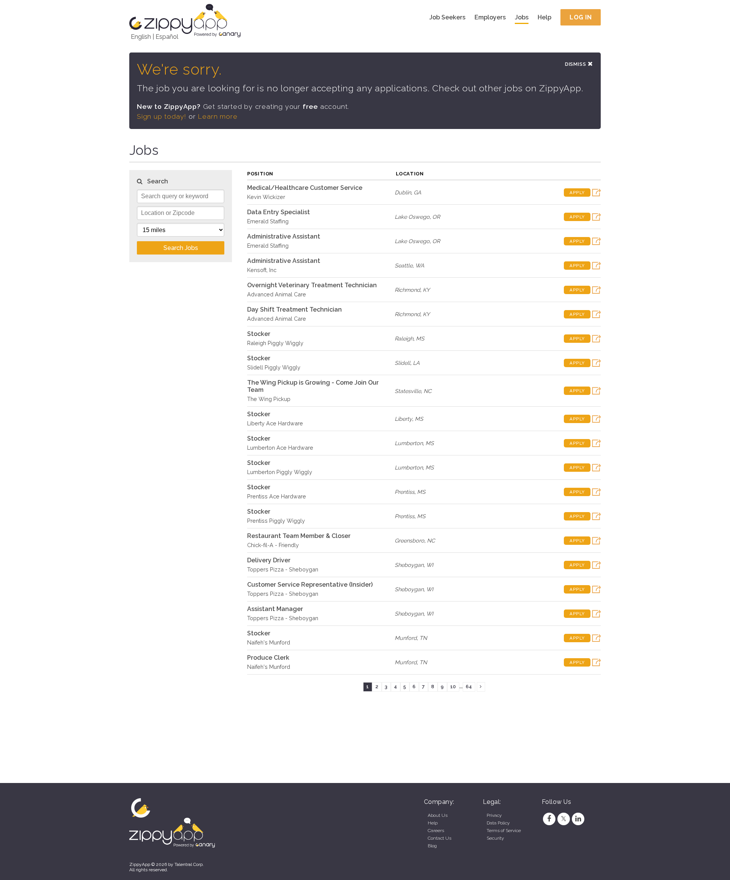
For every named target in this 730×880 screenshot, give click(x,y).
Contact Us (439, 838)
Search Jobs (180, 247)
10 (453, 686)
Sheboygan (409, 565)
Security (495, 838)
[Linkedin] (578, 819)
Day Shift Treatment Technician (294, 309)
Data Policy (498, 823)
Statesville (408, 391)
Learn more (217, 116)
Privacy (494, 815)
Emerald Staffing (268, 221)
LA (416, 363)
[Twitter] (563, 819)
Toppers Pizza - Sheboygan (282, 569)
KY (426, 289)
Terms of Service (504, 830)
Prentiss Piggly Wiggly (276, 520)
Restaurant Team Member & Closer (299, 535)
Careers (436, 830)
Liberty (403, 418)
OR (436, 216)
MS (420, 338)
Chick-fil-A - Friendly (273, 545)
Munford (406, 638)
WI (429, 565)
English (141, 36)
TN (423, 638)
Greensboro (409, 540)
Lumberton (409, 443)
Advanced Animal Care (276, 294)
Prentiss (404, 492)
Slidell (402, 363)
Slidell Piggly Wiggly (273, 367)
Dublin (403, 192)
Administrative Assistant (283, 236)
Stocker (258, 333)
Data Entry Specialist (278, 212)
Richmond (407, 289)
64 (469, 686)
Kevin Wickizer (266, 197)
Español (167, 36)
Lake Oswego (412, 216)
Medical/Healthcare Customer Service (304, 187)
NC (428, 391)
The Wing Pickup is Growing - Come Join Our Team (313, 386)
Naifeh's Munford (268, 642)
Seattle (404, 265)
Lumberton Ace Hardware (280, 447)
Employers (490, 17)
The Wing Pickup (268, 399)
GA (417, 192)
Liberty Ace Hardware (275, 423)
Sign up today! (161, 116)
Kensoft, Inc (261, 270)
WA (419, 265)
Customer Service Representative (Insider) (310, 584)
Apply (577, 192)
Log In (581, 17)
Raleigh (404, 338)
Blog (432, 845)
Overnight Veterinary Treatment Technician (312, 285)
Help (544, 17)
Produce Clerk (268, 657)
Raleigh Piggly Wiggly (275, 343)
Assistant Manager (275, 609)
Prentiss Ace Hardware (276, 496)
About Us (438, 815)
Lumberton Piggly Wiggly (279, 472)
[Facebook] (549, 819)
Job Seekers (447, 17)
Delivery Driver (268, 560)
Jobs (521, 17)
